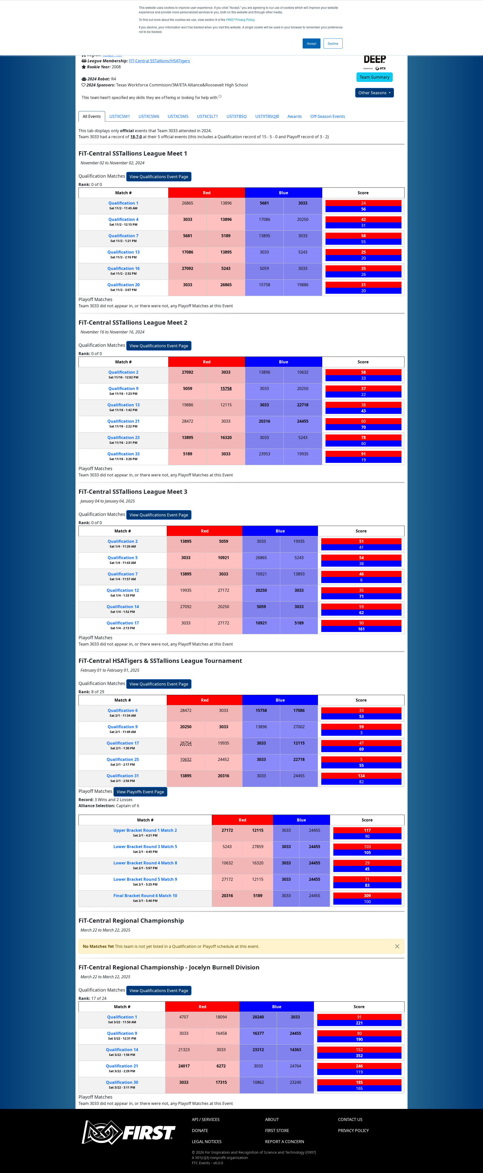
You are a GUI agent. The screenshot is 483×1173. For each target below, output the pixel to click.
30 (122, 1082)
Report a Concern (284, 1141)
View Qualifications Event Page (159, 176)
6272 (221, 1066)
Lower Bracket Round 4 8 (145, 863)
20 (123, 284)
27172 (223, 590)
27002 (299, 726)
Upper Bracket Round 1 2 (145, 830)
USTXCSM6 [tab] (149, 116)
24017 (184, 1066)
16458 (221, 1033)
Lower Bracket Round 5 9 (145, 879)
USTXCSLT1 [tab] (207, 116)
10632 (302, 372)
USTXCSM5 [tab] (178, 116)
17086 (264, 219)
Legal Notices (207, 1141)
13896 (226, 203)
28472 (187, 421)
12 (123, 590)
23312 (258, 1049)
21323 (184, 1049)
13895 (264, 235)
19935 (302, 454)
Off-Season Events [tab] (327, 116)
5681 (264, 203)
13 (123, 252)
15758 (264, 284)
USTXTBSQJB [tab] (267, 116)
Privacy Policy (240, 19)
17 (123, 623)
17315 (221, 1082)
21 (123, 421)
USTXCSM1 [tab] (119, 116)
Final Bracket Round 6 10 (145, 895)
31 (123, 775)
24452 (223, 759)
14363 (295, 1049)
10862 (258, 1082)
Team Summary (374, 77)
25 (123, 759)
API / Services (206, 1119)
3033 (302, 203)
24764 (295, 1066)
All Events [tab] (92, 116)
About (272, 1119)
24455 (302, 421)
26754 (185, 743)
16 (123, 268)
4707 (183, 1017)
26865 (187, 203)
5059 (264, 268)
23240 (295, 1082)
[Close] (397, 946)
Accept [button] (311, 43)
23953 (264, 454)
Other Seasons (373, 92)
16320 (226, 437)
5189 (225, 235)
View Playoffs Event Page (140, 792)
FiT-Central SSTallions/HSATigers (159, 61)
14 (123, 606)
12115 (226, 405)
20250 (302, 219)
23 (123, 437)
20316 (264, 421)
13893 (299, 574)
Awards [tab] (295, 116)
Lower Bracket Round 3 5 (145, 846)
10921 (223, 557)
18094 (221, 1017)
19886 (302, 284)
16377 (258, 1033)
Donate (200, 1130)
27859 (257, 846)
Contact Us (350, 1119)
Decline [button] (333, 43)
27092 (187, 268)
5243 (302, 252)
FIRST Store (277, 1130)
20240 (258, 1017)
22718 (302, 405)
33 (123, 454)
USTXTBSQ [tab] (237, 116)
